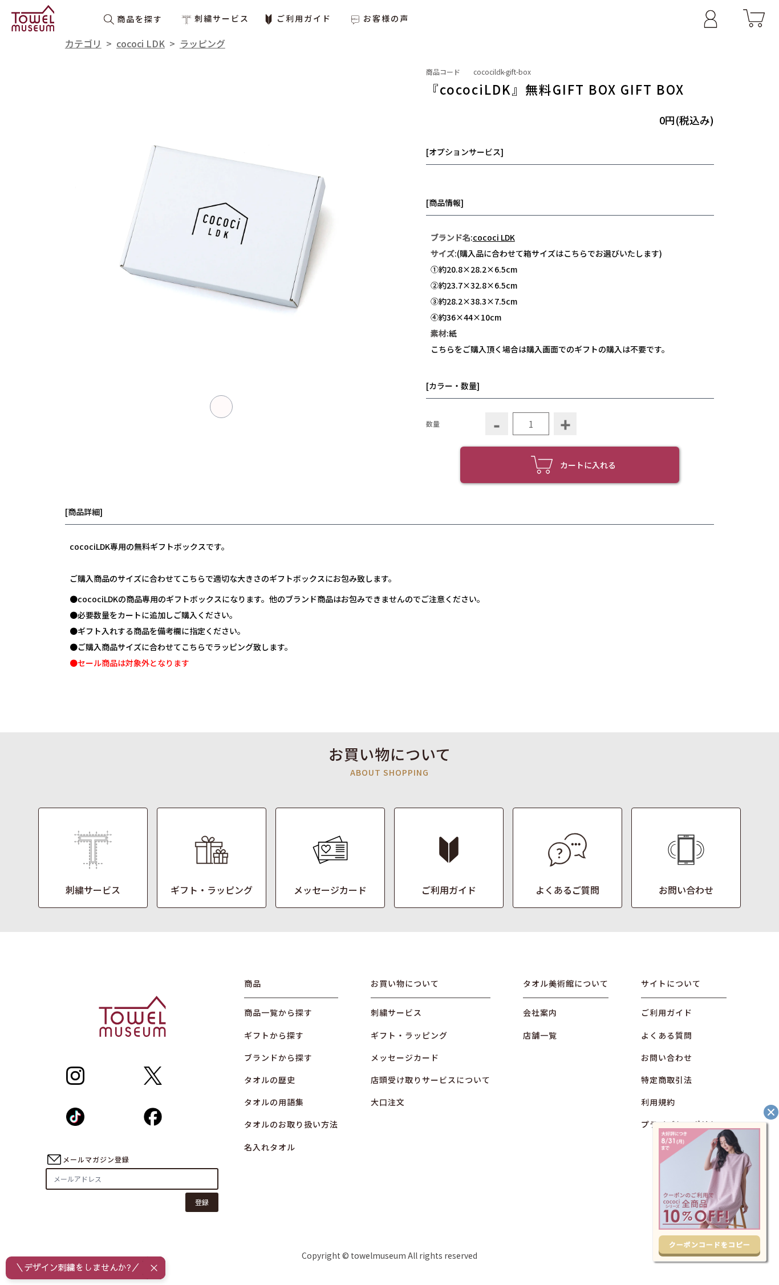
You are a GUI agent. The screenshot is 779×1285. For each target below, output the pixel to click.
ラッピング (202, 43)
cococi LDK (140, 43)
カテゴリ (83, 43)
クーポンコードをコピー (709, 1244)
